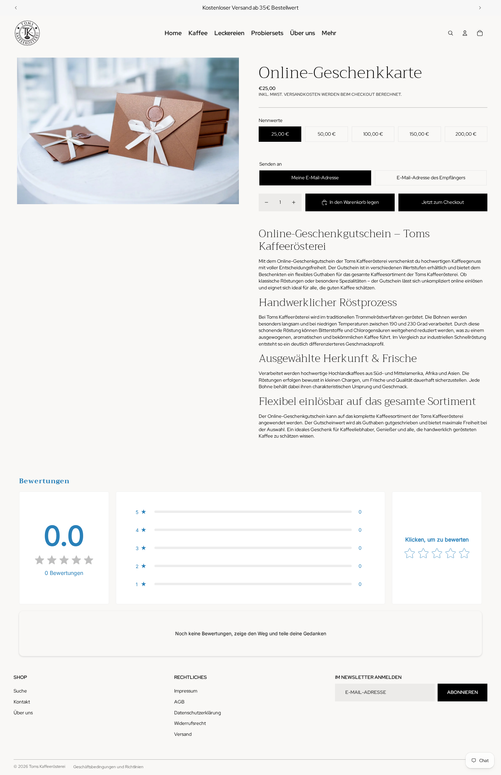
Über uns (23, 713)
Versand (183, 734)
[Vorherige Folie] (16, 7)
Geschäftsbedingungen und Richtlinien (108, 767)
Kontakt (22, 702)
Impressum (185, 691)
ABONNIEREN (462, 692)
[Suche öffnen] (450, 33)
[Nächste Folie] (479, 7)
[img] (64, 560)
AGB (179, 702)
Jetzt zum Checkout (443, 202)
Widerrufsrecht (190, 723)
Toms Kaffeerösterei (47, 766)
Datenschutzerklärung (197, 713)
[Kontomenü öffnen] (464, 33)
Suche (20, 691)
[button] (250, 511)
